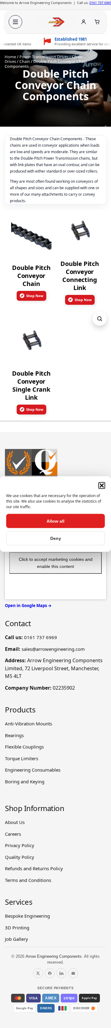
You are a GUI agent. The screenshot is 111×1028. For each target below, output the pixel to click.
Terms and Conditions (28, 880)
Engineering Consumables (32, 770)
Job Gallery (16, 939)
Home (10, 56)
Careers (13, 834)
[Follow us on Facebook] (50, 973)
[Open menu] (15, 22)
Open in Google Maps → (28, 605)
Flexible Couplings (24, 747)
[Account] (83, 22)
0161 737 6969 (40, 637)
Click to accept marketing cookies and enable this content (55, 563)
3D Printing (17, 927)
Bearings (14, 735)
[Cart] (97, 22)
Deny (55, 538)
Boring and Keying (24, 781)
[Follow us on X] (38, 973)
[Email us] (73, 973)
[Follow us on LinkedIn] (61, 973)
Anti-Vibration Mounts (28, 723)
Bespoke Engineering (27, 916)
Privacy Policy (19, 845)
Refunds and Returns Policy (34, 868)
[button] (102, 486)
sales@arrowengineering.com (53, 649)
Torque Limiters (21, 758)
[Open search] (99, 319)
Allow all (55, 521)
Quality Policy (19, 857)
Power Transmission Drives (43, 56)
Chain (24, 61)
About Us (15, 822)
